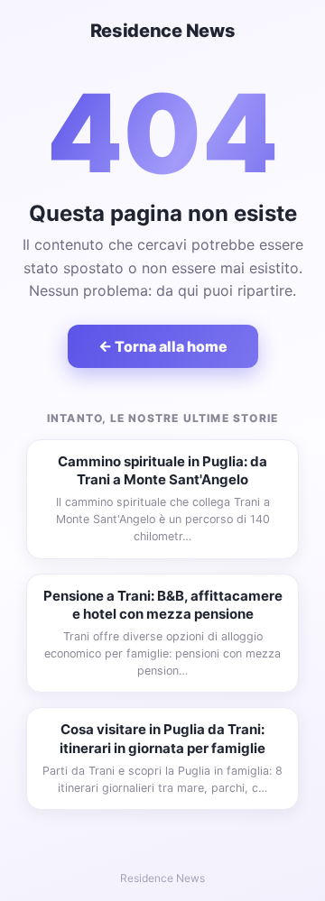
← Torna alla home (163, 346)
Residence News (163, 30)
